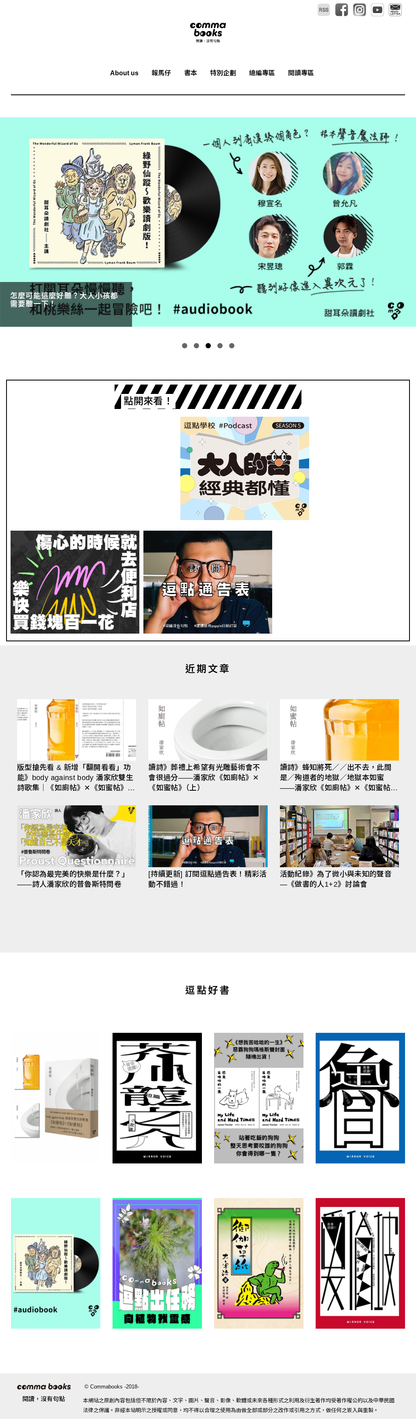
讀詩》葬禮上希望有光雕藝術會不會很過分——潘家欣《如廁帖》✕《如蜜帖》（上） (204, 777)
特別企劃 (223, 73)
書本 (190, 73)
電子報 (395, 9)
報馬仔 (161, 73)
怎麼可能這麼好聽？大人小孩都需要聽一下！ (64, 300)
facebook (341, 9)
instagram (359, 9)
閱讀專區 (301, 73)
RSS (323, 9)
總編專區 (262, 73)
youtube (377, 9)
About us (124, 73)
